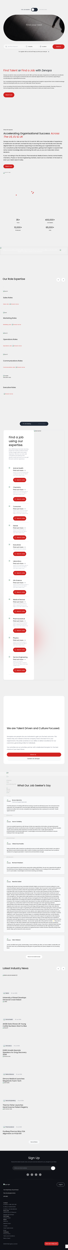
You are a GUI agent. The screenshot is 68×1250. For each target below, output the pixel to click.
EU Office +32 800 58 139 (9, 1206)
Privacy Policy (6, 1233)
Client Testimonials (8, 1228)
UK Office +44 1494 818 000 (10, 1209)
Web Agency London (12, 1244)
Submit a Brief (6, 1218)
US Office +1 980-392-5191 (9, 1204)
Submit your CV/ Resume (9, 1212)
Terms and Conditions (9, 1236)
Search (58, 47)
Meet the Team (7, 1223)
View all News (34, 1142)
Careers (5, 1226)
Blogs (4, 1230)
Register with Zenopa (8, 1214)
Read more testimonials (34, 956)
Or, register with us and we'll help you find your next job (33, 51)
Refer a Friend (6, 1238)
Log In (61, 1184)
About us (5, 1221)
